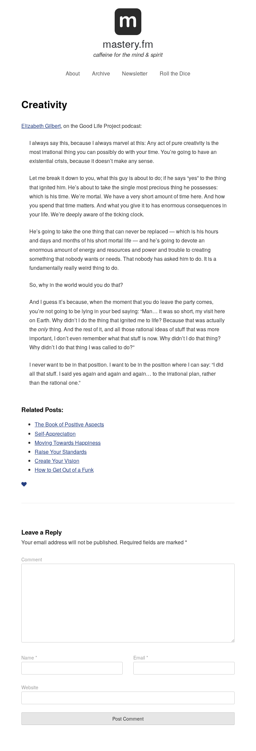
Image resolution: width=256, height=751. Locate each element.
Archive (101, 73)
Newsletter (134, 73)
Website (29, 687)
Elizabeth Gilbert (41, 126)
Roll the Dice (175, 73)
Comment (31, 559)
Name (29, 657)
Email (140, 657)
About (73, 73)
